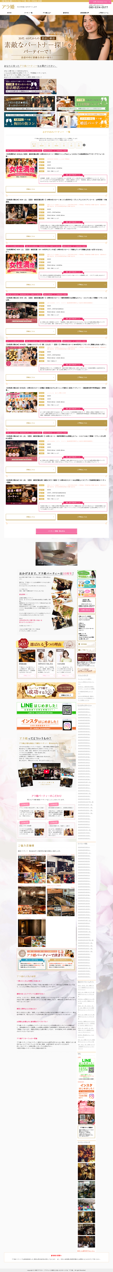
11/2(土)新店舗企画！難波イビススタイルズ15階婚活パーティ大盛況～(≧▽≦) (86, 698)
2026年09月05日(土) (84, 737)
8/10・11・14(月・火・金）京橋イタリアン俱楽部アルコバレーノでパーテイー (86, 1030)
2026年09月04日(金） (84, 734)
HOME (9, 13)
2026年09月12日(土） (84, 759)
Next (109, 36)
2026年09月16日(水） (84, 773)
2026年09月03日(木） (84, 731)
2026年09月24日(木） (84, 816)
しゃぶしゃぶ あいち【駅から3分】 (56, 393)
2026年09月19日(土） (84, 788)
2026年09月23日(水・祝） (85, 813)
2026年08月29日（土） (84, 714)
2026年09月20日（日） (84, 793)
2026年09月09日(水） (84, 751)
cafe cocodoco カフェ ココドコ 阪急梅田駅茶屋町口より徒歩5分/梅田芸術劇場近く (70, 302)
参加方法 (66, 13)
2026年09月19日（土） (84, 782)
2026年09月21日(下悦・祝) (86, 802)
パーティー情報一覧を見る (56, 531)
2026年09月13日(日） (84, 768)
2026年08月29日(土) (84, 709)
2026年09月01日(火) (84, 726)
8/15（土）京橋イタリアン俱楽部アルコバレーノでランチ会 (86, 1016)
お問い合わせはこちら (100, 2)
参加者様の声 (84, 13)
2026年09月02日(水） (84, 728)
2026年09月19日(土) (84, 785)
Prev (4, 36)
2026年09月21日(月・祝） (85, 804)
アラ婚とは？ (47, 13)
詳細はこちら (31, 189)
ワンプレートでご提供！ (85, 679)
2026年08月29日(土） (84, 712)
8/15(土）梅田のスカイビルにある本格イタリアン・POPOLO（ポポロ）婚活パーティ (86, 1023)
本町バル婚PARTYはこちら (86, 1251)
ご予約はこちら (82, 189)
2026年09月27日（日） (84, 830)
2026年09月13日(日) (84, 765)
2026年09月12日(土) (84, 762)
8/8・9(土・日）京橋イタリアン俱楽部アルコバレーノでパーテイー (86, 1046)
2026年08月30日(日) (84, 723)
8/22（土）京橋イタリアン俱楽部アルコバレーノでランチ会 (86, 994)
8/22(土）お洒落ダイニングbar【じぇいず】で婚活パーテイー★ (86, 1001)
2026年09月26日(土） (84, 827)
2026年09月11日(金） (84, 757)
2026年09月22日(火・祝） (85, 807)
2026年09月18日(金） (84, 779)
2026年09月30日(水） (84, 838)
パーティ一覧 (28, 13)
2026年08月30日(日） (84, 717)
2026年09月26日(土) (84, 821)
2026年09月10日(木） (84, 754)
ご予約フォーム (104, 13)
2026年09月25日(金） (84, 818)
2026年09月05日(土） (84, 743)
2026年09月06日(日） (84, 745)
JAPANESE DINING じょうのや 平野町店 (58, 159)
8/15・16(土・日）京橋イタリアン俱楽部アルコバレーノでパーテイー (86, 987)
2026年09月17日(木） (84, 776)
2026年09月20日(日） (84, 796)
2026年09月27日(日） (84, 833)
